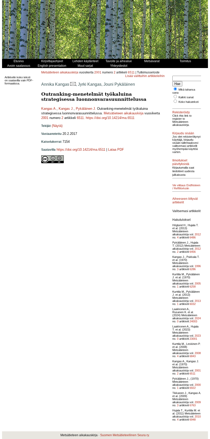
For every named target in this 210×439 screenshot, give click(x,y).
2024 (198, 318)
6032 (193, 303)
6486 (193, 237)
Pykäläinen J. (86, 109)
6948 (193, 419)
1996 (198, 266)
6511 (131, 72)
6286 (193, 269)
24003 (193, 321)
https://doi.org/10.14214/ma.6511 (110, 118)
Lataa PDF (116, 149)
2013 (198, 300)
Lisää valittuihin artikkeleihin (145, 76)
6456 (193, 251)
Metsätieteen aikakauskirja (59, 72)
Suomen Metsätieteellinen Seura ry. (125, 435)
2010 (198, 416)
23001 (193, 338)
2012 (198, 234)
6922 (193, 387)
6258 (193, 286)
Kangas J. (66, 109)
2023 (198, 335)
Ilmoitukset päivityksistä (180, 162)
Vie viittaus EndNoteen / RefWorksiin (186, 187)
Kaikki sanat (186, 97)
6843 (193, 356)
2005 (198, 283)
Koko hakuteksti (188, 101)
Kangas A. (49, 109)
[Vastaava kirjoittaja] (73, 84)
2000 (198, 384)
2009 (198, 402)
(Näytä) (57, 126)
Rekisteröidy (181, 112)
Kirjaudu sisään (183, 133)
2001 (97, 72)
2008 (198, 353)
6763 (193, 405)
